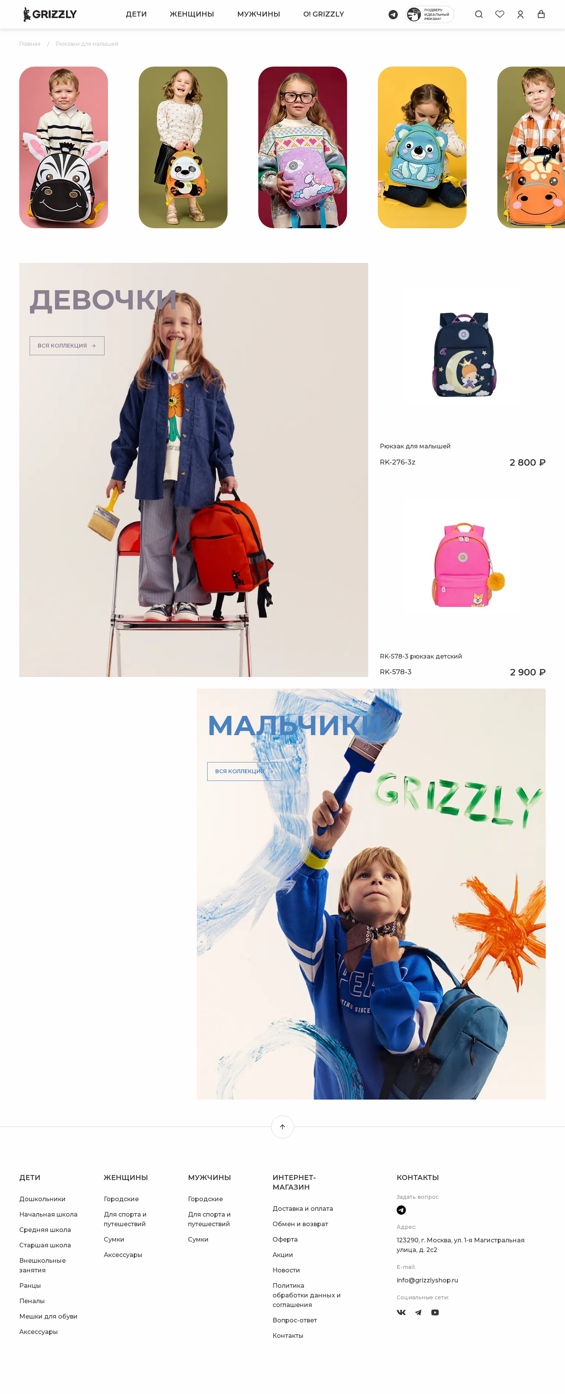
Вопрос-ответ (295, 1320)
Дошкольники (42, 1199)
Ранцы (30, 1285)
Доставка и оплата (303, 1208)
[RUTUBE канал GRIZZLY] (435, 1312)
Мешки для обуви (48, 1316)
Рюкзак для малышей (415, 446)
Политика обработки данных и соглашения (307, 1295)
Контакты (288, 1335)
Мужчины (258, 14)
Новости (286, 1270)
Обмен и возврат (300, 1224)
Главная (29, 43)
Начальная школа (48, 1214)
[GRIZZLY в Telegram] (418, 1312)
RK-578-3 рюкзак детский (421, 656)
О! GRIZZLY (323, 14)
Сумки (114, 1239)
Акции (283, 1255)
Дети (136, 14)
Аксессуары (38, 1331)
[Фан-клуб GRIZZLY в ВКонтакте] (401, 1312)
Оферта (285, 1239)
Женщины (192, 14)
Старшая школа (45, 1245)
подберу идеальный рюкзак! (436, 14)
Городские (121, 1199)
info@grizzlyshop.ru (427, 1280)
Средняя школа (45, 1230)
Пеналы (32, 1301)
